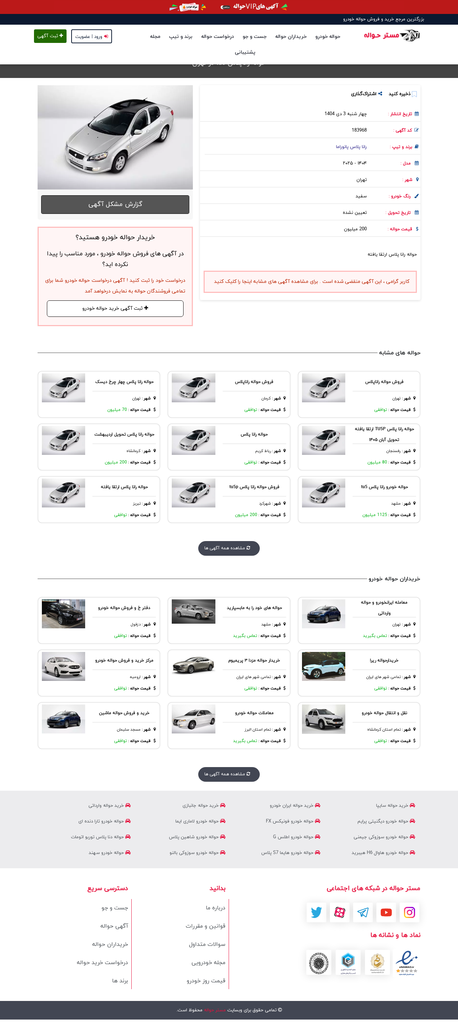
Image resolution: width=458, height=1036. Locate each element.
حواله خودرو (327, 36)
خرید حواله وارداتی (106, 805)
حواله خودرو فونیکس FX (290, 821)
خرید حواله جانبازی (201, 805)
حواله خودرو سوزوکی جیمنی (382, 837)
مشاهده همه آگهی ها (225, 548)
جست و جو (255, 36)
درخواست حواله (217, 36)
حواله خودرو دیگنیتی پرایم (383, 821)
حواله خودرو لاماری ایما (197, 821)
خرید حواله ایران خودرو (292, 805)
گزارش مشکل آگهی (115, 204)
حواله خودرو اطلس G (294, 837)
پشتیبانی (245, 52)
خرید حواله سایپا (393, 805)
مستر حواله (214, 1010)
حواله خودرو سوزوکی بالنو (195, 853)
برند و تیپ (181, 36)
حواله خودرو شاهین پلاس (194, 837)
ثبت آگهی (48, 36)
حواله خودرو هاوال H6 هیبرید (381, 853)
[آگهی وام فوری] (229, 7)
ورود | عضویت (88, 37)
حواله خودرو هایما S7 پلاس (288, 853)
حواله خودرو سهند (107, 853)
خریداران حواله (291, 36)
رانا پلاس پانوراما (351, 147)
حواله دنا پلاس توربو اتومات (98, 837)
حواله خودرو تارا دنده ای (101, 821)
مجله (155, 36)
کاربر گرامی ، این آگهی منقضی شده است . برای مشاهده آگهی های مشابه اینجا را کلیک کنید (311, 281)
